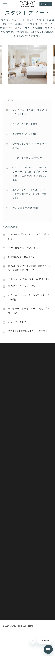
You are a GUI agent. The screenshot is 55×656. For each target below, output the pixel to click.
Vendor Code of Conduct (39, 392)
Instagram (7, 465)
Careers (31, 378)
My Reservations (35, 368)
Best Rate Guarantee (37, 383)
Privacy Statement (36, 397)
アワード (7, 449)
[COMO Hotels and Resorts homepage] (15, 364)
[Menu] (5, 4)
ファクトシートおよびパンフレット (20, 434)
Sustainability (34, 373)
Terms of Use (34, 406)
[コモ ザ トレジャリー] (27, 4)
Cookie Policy (34, 402)
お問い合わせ (9, 429)
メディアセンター (11, 439)
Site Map (32, 411)
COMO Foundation (36, 387)
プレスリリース (10, 444)
